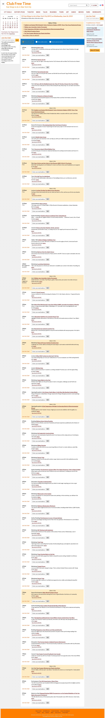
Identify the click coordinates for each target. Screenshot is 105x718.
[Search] (87, 5)
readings (53, 12)
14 (14, 23)
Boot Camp (40, 47)
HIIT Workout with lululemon (45, 530)
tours (61, 12)
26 (10, 27)
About (52, 712)
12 (10, 23)
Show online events (42, 42)
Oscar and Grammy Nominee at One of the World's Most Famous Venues (94, 40)
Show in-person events (57, 42)
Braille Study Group (41, 137)
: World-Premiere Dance (32, 31)
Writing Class (39, 368)
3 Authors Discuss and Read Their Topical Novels (53, 215)
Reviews (47, 712)
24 (5, 27)
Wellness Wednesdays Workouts (46, 506)
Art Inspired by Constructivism (46, 433)
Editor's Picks (19, 12)
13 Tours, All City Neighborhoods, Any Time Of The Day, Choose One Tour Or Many (56, 84)
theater (30, 12)
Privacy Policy (65, 712)
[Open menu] (3, 4)
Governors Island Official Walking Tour (45, 149)
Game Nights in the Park (44, 380)
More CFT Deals (95, 50)
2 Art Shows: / (59, 392)
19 (10, 25)
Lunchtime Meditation (44, 264)
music (38, 12)
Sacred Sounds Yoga (43, 71)
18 (8, 25)
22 (17, 25)
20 (12, 25)
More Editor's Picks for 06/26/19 (31, 35)
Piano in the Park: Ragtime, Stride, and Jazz (48, 227)
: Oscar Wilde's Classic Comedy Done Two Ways (54, 617)
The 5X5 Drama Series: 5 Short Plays (48, 681)
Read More (12, 33)
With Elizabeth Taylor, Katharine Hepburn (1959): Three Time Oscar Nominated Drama (52, 25)
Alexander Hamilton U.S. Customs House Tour (47, 316)
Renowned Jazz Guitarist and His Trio (44, 328)
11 (8, 23)
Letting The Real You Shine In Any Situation (48, 190)
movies (81, 12)
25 (8, 27)
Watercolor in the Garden (44, 493)
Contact (38, 712)
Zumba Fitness (41, 566)
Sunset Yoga (41, 457)
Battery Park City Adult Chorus (46, 252)
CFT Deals (8, 12)
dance (73, 12)
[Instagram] (102, 5)
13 (12, 23)
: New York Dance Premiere (55, 125)
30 (3, 29)
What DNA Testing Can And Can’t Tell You (47, 356)
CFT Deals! (100, 25)
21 (14, 25)
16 (3, 25)
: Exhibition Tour (46, 240)
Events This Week (55, 711)
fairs (88, 12)
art (67, 12)
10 (5, 23)
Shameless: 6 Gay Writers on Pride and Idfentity (49, 630)
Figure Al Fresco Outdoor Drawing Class (48, 342)
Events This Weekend (65, 711)
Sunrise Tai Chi (41, 59)
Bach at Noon (43, 203)
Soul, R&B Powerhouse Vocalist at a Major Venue (93, 29)
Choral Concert (41, 292)
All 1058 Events (46, 711)
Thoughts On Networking (44, 481)
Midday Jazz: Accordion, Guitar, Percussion (35, 27)
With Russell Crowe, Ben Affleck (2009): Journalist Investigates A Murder (56, 304)
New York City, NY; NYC (36, 52)
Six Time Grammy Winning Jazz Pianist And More (37, 33)
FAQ (43, 712)
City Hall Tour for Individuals (42, 176)
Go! (17, 40)
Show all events (28, 42)
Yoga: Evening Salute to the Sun (46, 554)
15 (17, 23)
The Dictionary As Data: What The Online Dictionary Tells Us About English (60, 469)
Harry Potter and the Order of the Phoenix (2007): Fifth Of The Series (52, 163)
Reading (44, 421)
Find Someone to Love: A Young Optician (51, 518)
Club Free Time (19, 3)
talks (45, 12)
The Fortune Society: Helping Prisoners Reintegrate (51, 642)
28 (14, 27)
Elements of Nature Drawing (45, 96)
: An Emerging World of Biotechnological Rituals (44, 29)
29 (17, 27)
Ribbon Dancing (42, 445)
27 (12, 27)
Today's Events (38, 711)
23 (3, 27)
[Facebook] (100, 5)
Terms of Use (58, 712)
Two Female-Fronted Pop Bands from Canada (48, 654)
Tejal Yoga (40, 542)
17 (5, 25)
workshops (96, 12)
